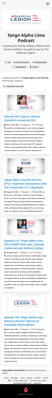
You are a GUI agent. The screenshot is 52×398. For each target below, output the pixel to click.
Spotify (35, 67)
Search (45, 378)
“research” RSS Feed (15, 86)
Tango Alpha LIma (20, 380)
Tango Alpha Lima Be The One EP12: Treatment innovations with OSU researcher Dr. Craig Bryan (25, 183)
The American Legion (38, 380)
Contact (38, 378)
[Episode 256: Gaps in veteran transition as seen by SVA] (26, 102)
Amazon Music (41, 62)
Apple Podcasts (22, 62)
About (6, 378)
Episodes (14, 378)
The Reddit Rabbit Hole (22, 383)
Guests (29, 378)
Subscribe (37, 383)
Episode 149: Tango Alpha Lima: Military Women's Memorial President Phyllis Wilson (23, 321)
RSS (9, 62)
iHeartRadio (21, 67)
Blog (9, 380)
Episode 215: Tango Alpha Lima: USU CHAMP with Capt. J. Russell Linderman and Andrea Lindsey (24, 244)
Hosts (22, 378)
